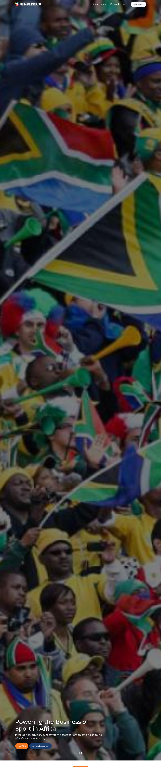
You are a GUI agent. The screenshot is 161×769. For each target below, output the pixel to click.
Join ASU (22, 746)
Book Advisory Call (40, 746)
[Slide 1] (81, 753)
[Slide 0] (79, 753)
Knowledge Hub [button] (118, 4)
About (96, 4)
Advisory (104, 4)
